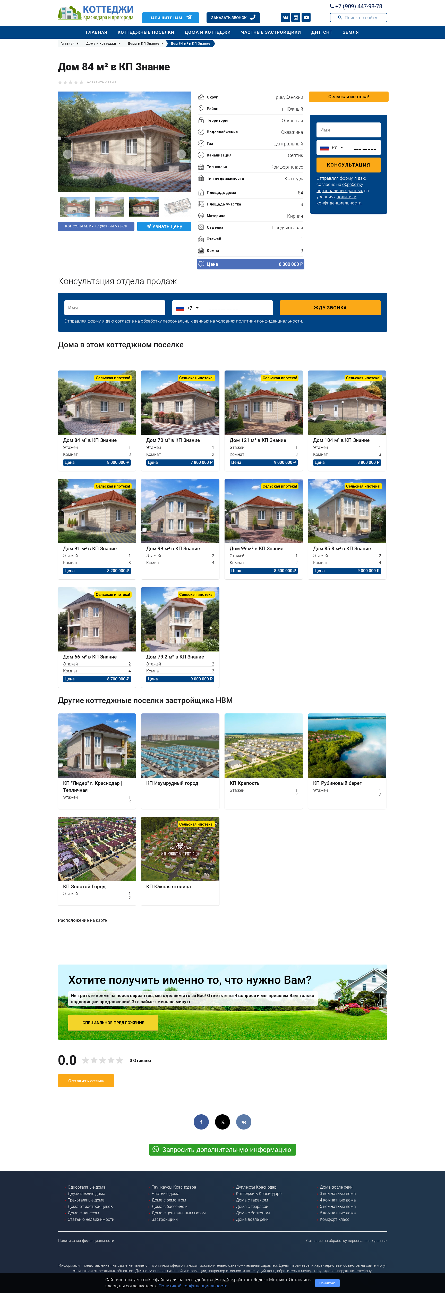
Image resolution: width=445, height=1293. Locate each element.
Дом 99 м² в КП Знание (173, 548)
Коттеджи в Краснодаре (258, 1193)
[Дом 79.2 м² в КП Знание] (180, 619)
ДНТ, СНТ (321, 32)
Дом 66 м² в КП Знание (90, 657)
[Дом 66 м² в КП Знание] (97, 619)
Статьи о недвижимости (91, 1219)
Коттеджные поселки (146, 32)
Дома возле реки (252, 1219)
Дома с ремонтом (169, 1200)
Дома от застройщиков (90, 1206)
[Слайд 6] (176, 207)
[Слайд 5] (141, 207)
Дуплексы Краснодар (256, 1187)
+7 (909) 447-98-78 (358, 6)
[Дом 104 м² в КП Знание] (347, 402)
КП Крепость (244, 783)
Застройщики (165, 1219)
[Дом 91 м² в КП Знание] (97, 511)
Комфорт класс (334, 1219)
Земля (351, 32)
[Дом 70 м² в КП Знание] (180, 402)
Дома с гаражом (252, 1200)
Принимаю (327, 1283)
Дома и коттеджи (208, 32)
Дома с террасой (252, 1206)
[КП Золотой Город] (97, 849)
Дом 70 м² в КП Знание (173, 440)
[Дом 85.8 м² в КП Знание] (347, 511)
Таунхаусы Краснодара (174, 1187)
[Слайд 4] (107, 207)
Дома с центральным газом (179, 1212)
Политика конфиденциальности (86, 1240)
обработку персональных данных (175, 321)
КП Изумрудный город (172, 783)
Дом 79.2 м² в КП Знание (175, 657)
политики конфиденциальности (269, 321)
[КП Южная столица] (180, 849)
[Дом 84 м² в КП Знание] (97, 402)
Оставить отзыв (102, 82)
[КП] (97, 745)
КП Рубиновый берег (337, 783)
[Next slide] (181, 154)
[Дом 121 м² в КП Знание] (264, 402)
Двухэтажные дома (86, 1193)
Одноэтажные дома (87, 1187)
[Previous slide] (67, 154)
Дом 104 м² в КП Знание (341, 440)
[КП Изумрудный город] (180, 745)
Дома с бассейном (169, 1206)
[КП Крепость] (264, 745)
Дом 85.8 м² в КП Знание (342, 548)
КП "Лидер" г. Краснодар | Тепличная (92, 786)
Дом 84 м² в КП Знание (90, 440)
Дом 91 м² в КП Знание (90, 548)
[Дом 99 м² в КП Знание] (180, 511)
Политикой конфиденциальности (193, 1285)
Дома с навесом (83, 1212)
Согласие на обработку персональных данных (346, 1240)
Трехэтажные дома (86, 1200)
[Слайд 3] (72, 207)
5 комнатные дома (338, 1206)
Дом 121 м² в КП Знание (258, 440)
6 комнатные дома (338, 1212)
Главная (96, 32)
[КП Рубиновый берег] (347, 745)
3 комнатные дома (338, 1193)
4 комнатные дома (338, 1200)
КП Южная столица (168, 887)
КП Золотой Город (84, 887)
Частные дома (165, 1193)
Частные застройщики (271, 32)
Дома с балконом (253, 1212)
